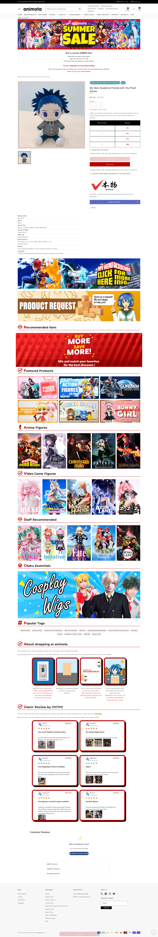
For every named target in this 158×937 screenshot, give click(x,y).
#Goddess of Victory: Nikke (73, 634)
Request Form (49, 897)
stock (123, 83)
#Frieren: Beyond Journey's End (119, 630)
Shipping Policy (49, 909)
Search (47, 894)
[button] (19, 9)
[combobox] (63, 9)
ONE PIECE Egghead (94, 6)
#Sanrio (59, 634)
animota (24, 932)
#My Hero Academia (71, 630)
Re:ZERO (101, 8)
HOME (19, 77)
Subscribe (106, 907)
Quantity (92, 101)
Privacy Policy (49, 903)
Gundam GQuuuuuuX (107, 6)
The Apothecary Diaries (112, 8)
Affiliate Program (50, 918)
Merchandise (21, 900)
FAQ (46, 921)
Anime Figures (22, 894)
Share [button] (94, 207)
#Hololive (82, 630)
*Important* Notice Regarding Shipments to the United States (111, 173)
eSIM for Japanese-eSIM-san (81, 897)
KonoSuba (91, 11)
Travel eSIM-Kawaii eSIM (80, 894)
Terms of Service (50, 900)
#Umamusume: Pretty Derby (53, 630)
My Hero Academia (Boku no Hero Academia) (105, 83)
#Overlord (134, 630)
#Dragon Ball (96, 634)
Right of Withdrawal (51, 915)
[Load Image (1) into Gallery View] (24, 157)
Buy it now (109, 164)
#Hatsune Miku (25, 630)
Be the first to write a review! (79, 853)
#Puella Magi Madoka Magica (97, 630)
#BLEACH (87, 634)
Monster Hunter (92, 8)
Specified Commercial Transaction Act (56, 906)
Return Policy (49, 912)
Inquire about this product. (100, 150)
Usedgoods (21, 903)
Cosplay (20, 897)
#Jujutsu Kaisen (37, 630)
